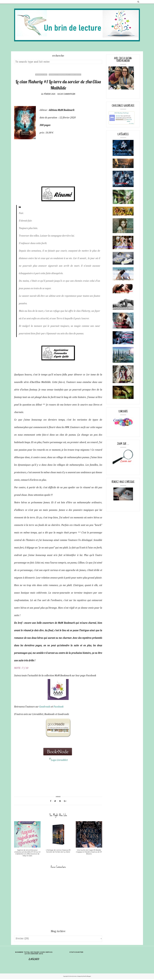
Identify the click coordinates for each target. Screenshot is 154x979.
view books (131, 123)
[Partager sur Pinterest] (61, 801)
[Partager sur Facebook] (52, 801)
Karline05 (118, 116)
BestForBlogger (87, 976)
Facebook (58, 706)
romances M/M (41, 74)
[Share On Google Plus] (65, 801)
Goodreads (44, 706)
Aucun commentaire (66, 94)
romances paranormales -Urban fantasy (65, 74)
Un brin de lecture (72, 976)
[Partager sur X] (56, 801)
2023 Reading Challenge (121, 113)
